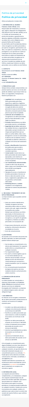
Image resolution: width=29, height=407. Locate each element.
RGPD (9, 334)
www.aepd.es (13, 364)
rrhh (24, 353)
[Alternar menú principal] (26, 2)
